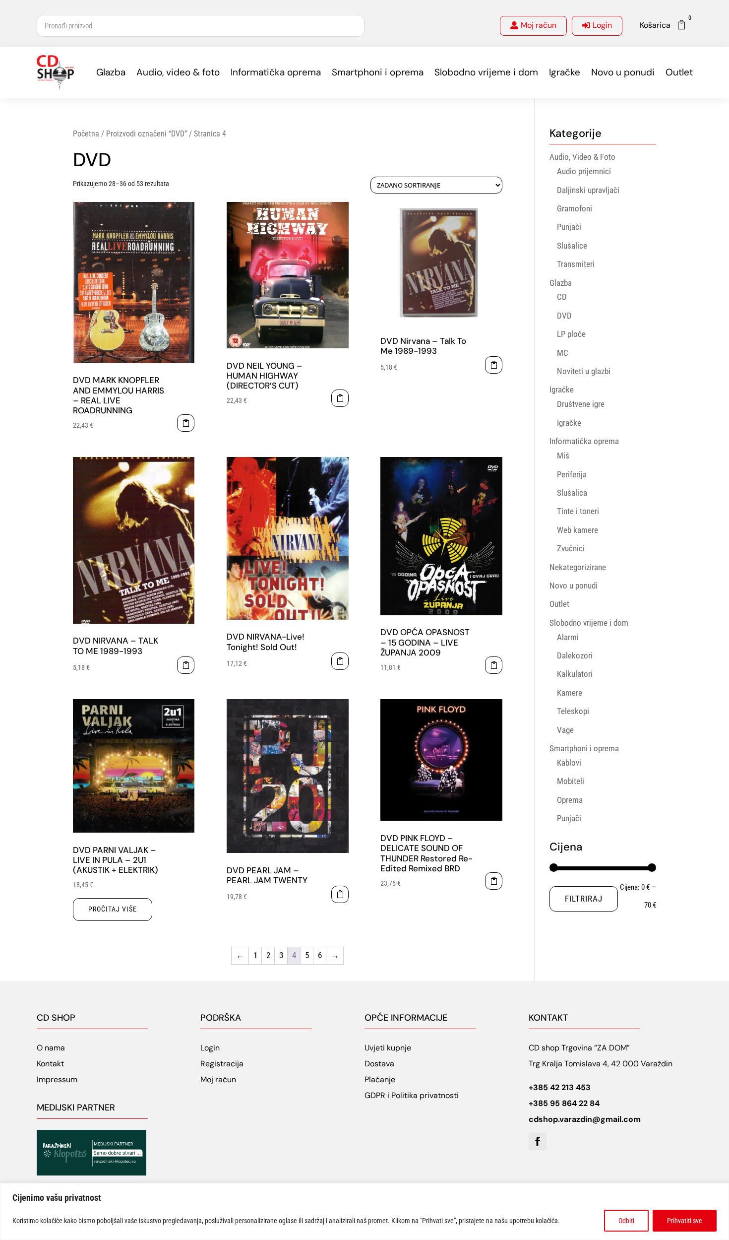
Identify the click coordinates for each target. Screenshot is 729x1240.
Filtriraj (584, 899)
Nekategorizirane (577, 567)
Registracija (221, 1063)
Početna (86, 133)
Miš (563, 455)
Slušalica (572, 493)
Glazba (110, 72)
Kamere (569, 693)
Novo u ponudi (623, 72)
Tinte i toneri (578, 511)
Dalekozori (575, 655)
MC (562, 353)
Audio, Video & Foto (582, 157)
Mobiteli (570, 781)
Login (602, 25)
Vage (565, 730)
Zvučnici (571, 548)
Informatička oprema (276, 72)
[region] (364, 1211)
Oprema (570, 800)
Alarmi (568, 637)
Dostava (379, 1063)
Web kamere (577, 530)
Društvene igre (581, 404)
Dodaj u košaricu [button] (185, 423)
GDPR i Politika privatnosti (411, 1095)
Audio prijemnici (584, 171)
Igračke (564, 72)
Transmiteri (576, 264)
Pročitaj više (112, 909)
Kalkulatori (575, 674)
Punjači (569, 227)
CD (562, 297)
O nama (51, 1048)
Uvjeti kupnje (387, 1048)
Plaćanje (379, 1079)
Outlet (679, 72)
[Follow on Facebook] (538, 1141)
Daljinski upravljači (588, 190)
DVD (564, 316)
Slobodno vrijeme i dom (486, 72)
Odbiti (626, 1221)
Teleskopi (573, 711)
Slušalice (572, 246)
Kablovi (569, 763)
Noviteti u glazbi (583, 371)
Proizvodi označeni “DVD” (146, 133)
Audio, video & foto (178, 72)
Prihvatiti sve (684, 1221)
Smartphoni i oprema (378, 72)
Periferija (572, 474)
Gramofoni (574, 208)
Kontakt (50, 1063)
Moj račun (538, 25)
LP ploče (571, 334)
